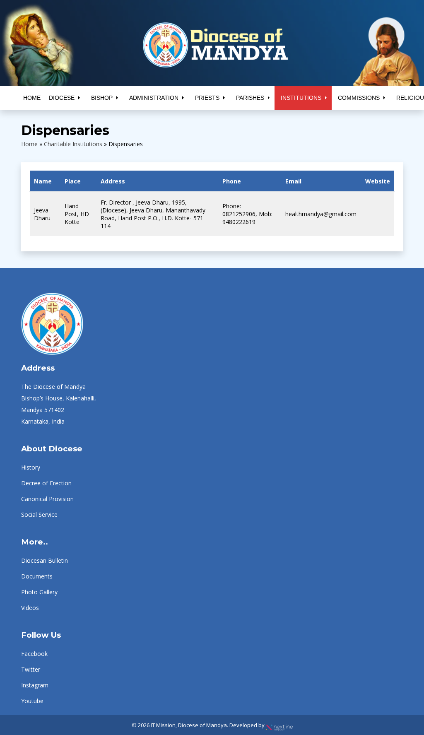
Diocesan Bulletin (44, 560)
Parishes (250, 97)
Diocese (62, 97)
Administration (153, 97)
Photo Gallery (39, 592)
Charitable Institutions (73, 144)
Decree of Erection (46, 483)
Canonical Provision (47, 499)
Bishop (102, 97)
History (30, 467)
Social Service (39, 514)
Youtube (32, 701)
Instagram (34, 685)
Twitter (30, 669)
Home (32, 97)
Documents (37, 576)
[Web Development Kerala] (279, 725)
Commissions (359, 97)
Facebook (34, 654)
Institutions (301, 97)
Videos (30, 608)
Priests (207, 97)
